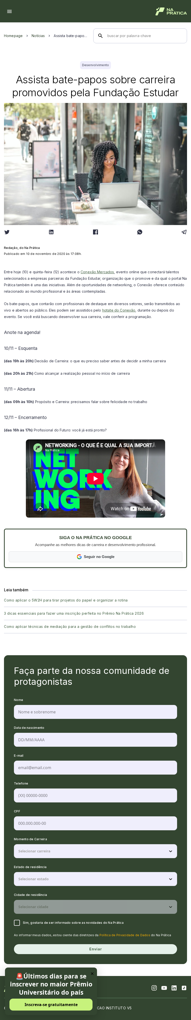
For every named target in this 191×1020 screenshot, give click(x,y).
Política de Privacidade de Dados (124, 935)
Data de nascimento (29, 728)
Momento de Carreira (30, 839)
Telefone (21, 783)
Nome (18, 700)
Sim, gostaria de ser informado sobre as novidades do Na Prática (73, 923)
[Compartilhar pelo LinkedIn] (51, 232)
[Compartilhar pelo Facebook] (95, 232)
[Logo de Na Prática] (171, 11)
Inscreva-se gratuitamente (51, 1004)
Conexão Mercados (97, 272)
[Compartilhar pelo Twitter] (7, 232)
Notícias (38, 36)
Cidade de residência (30, 895)
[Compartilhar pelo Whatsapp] (140, 232)
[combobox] (18, 851)
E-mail (19, 755)
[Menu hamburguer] (9, 11)
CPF (17, 811)
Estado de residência (30, 867)
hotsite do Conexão (119, 310)
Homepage (13, 36)
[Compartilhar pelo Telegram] (184, 232)
